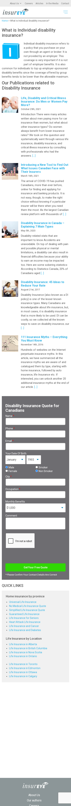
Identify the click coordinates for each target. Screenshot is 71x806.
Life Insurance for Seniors (24, 617)
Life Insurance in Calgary (23, 676)
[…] (34, 155)
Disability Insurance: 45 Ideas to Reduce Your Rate (42, 283)
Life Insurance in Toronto (23, 664)
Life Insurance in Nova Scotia (25, 652)
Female (13, 471)
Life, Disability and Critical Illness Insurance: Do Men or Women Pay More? (44, 101)
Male (11, 467)
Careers (29, 3)
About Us (14, 3)
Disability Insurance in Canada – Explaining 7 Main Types (42, 224)
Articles (39, 3)
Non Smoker (46, 471)
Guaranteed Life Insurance (24, 614)
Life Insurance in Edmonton (24, 668)
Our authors (34, 800)
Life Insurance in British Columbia (28, 648)
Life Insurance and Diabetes (25, 630)
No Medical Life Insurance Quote (27, 606)
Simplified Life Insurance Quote (27, 610)
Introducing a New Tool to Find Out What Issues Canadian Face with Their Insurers (44, 168)
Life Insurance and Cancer (24, 626)
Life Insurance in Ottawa (23, 672)
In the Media (52, 3)
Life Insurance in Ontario (23, 656)
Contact (65, 3)
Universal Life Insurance (22, 602)
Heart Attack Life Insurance (24, 622)
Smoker (43, 467)
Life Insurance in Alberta (23, 644)
